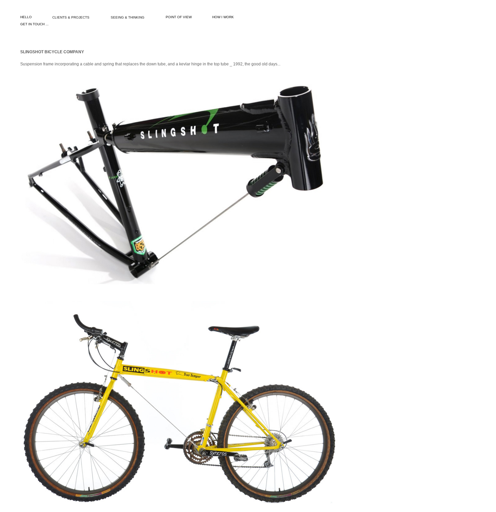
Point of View (179, 17)
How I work (223, 17)
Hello (26, 17)
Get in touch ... (34, 24)
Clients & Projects (70, 17)
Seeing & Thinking (127, 17)
